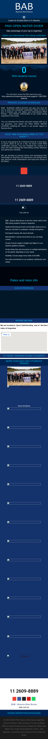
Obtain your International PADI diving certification (24, 35)
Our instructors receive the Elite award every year (24, 94)
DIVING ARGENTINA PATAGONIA (24, 713)
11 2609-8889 (24, 185)
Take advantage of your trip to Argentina (24, 31)
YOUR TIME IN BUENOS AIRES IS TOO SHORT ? (24, 135)
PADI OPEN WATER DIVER (24, 26)
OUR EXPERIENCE (24, 288)
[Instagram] (24, 699)
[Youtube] (29, 699)
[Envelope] (24, 171)
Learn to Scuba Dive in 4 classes (24, 20)
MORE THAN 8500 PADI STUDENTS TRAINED (24, 362)
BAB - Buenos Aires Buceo (24, 704)
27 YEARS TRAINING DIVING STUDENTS (24, 356)
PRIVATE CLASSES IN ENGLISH (24, 102)
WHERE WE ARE (24, 320)
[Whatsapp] (33, 699)
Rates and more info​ (24, 280)
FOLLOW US (24, 213)
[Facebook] (19, 699)
